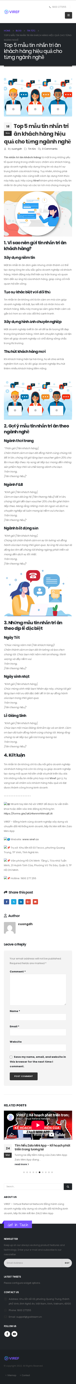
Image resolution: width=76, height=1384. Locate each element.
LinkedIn (21, 901)
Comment (18, 971)
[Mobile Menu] (68, 15)
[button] (24, 1172)
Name (15, 1011)
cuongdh (16, 148)
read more (21, 1164)
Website (16, 1042)
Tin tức (32, 148)
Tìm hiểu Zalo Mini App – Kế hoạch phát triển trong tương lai (42, 1147)
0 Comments (49, 148)
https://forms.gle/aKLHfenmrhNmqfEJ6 (28, 813)
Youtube (14, 1334)
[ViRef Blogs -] (12, 11)
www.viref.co (30, 839)
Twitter (13, 901)
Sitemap (11, 1375)
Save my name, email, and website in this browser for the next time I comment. (38, 1061)
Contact (26, 1375)
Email (35, 901)
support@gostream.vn (29, 1316)
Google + (28, 901)
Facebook (6, 901)
